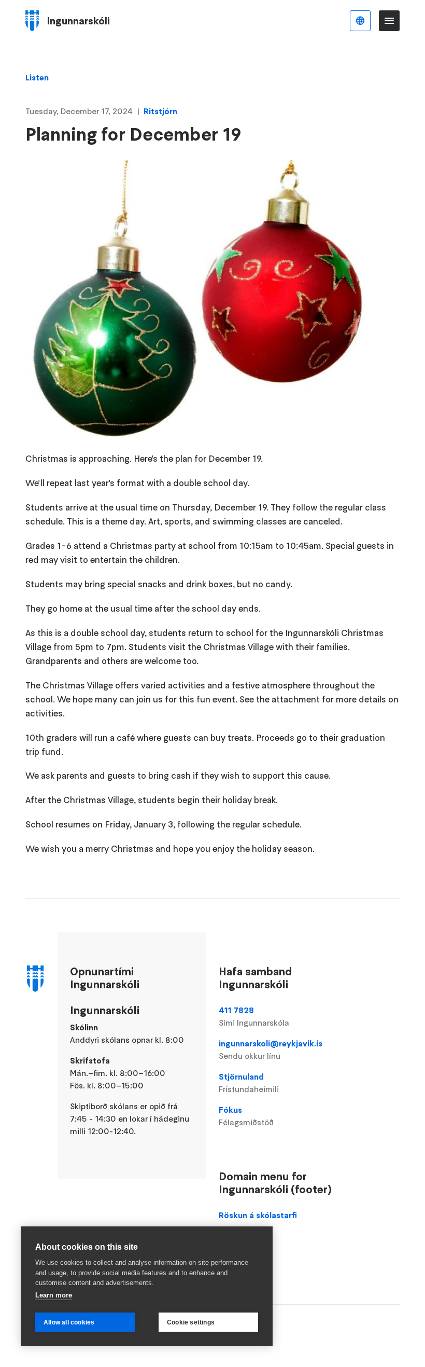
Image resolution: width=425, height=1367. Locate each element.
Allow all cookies (69, 1322)
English (360, 20)
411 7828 (254, 1016)
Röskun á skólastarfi (258, 1215)
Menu (389, 20)
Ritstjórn (160, 111)
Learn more (53, 1295)
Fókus (246, 1115)
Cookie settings (191, 1322)
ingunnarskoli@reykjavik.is (270, 1049)
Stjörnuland (249, 1082)
